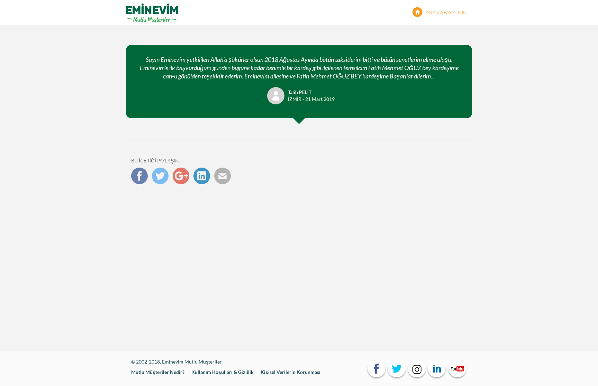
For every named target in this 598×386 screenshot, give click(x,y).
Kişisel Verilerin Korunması (290, 372)
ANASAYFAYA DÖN (446, 12)
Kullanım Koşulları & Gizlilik (222, 372)
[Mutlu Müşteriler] (152, 12)
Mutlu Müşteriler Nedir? (157, 372)
